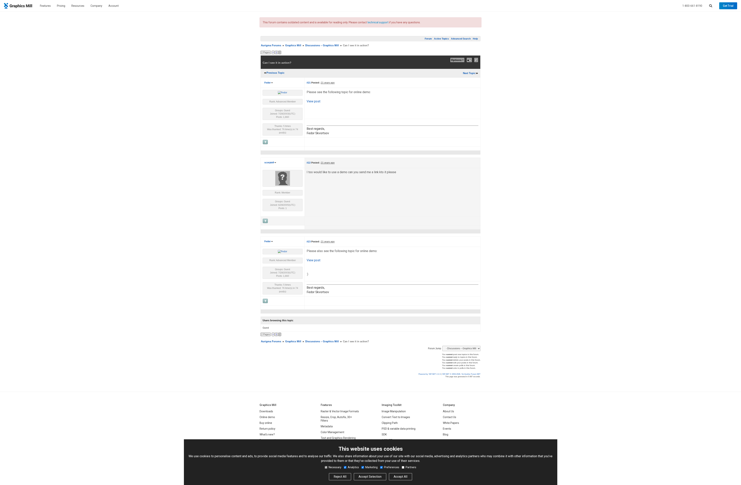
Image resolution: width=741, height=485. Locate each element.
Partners (411, 467)
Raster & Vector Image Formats (340, 411)
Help (475, 38)
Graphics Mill (293, 45)
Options (456, 60)
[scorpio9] (282, 178)
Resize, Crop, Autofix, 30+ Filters (336, 419)
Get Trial (728, 5)
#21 (309, 82)
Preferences (391, 467)
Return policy (267, 428)
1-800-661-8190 (692, 5)
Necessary (335, 467)
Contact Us (449, 417)
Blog (445, 434)
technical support (377, 22)
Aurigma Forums (271, 45)
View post (313, 101)
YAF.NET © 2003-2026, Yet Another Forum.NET (461, 374)
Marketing (371, 467)
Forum (428, 38)
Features (45, 5)
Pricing (61, 5)
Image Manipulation (394, 411)
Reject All (340, 476)
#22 (309, 162)
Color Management (332, 432)
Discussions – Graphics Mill (322, 45)
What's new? (267, 434)
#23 (309, 241)
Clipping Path (390, 422)
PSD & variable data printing (398, 428)
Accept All (400, 476)
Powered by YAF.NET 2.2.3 (430, 374)
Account (113, 5)
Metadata (327, 426)
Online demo (267, 417)
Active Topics (441, 38)
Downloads (266, 411)
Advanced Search (461, 38)
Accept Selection (370, 476)
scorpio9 (269, 162)
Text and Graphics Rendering (338, 437)
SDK (384, 434)
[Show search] (710, 5)
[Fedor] (282, 92)
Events (447, 428)
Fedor (267, 82)
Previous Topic (275, 72)
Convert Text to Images (396, 417)
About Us (448, 411)
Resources (77, 5)
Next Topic (469, 73)
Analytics (353, 467)
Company (96, 5)
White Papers (451, 422)
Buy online (266, 422)
